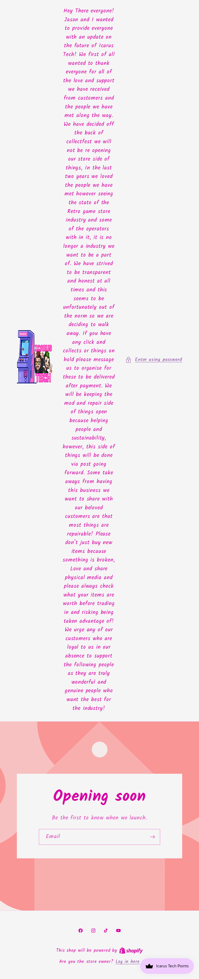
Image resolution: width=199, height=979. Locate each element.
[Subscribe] (152, 837)
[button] (153, 360)
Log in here (128, 962)
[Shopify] (131, 950)
